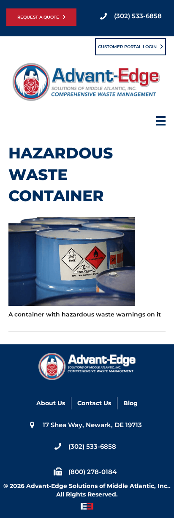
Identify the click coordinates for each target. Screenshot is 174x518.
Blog (130, 403)
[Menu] (161, 123)
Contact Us (94, 403)
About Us (50, 403)
